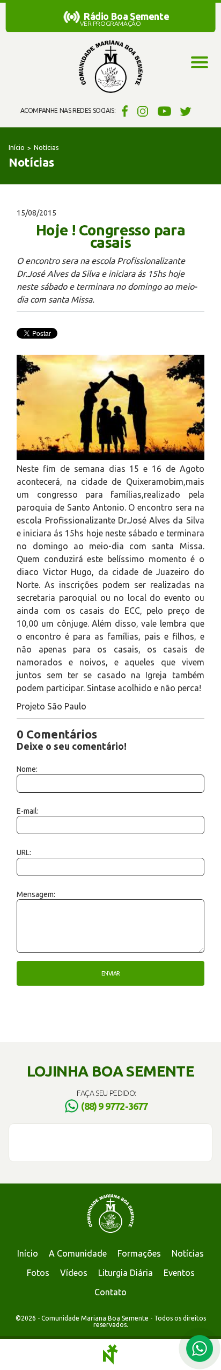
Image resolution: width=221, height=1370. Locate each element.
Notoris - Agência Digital (110, 1354)
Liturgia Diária (125, 1273)
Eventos (179, 1273)
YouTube (164, 110)
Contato (110, 1292)
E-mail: (28, 811)
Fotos (38, 1273)
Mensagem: (36, 894)
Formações (139, 1253)
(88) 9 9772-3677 (114, 1106)
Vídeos (73, 1273)
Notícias (46, 147)
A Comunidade (78, 1253)
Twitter (186, 110)
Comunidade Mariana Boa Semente (110, 67)
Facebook (123, 110)
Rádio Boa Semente (126, 16)
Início (17, 147)
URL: (24, 852)
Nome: (27, 769)
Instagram (143, 110)
